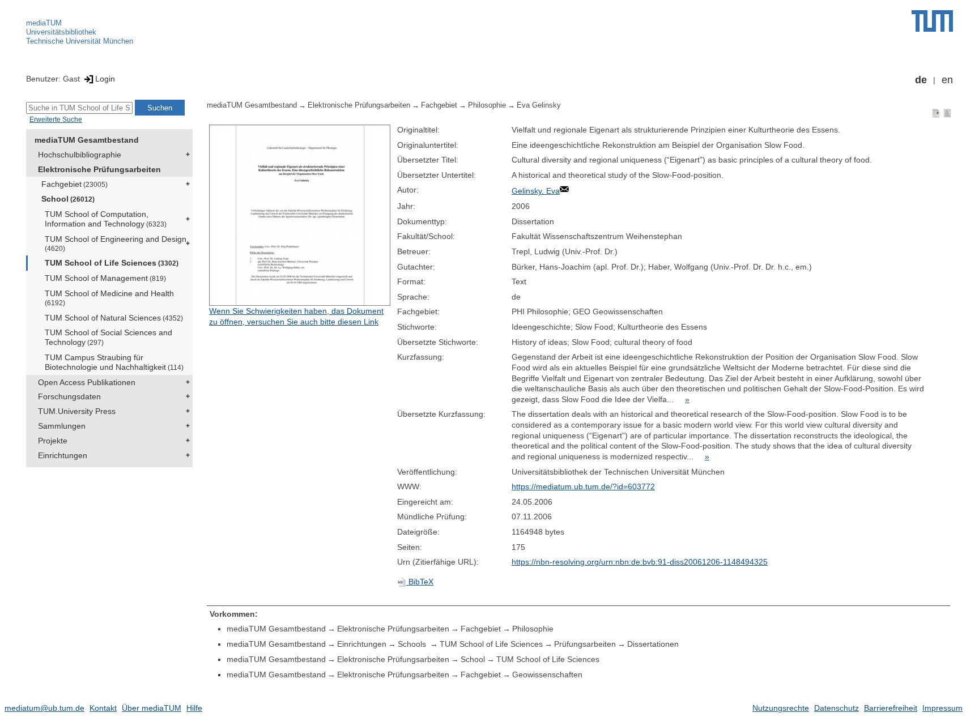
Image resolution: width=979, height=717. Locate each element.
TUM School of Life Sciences (111, 262)
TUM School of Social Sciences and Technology (108, 337)
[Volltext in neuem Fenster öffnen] (300, 215)
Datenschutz (836, 707)
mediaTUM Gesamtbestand (87, 139)
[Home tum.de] (932, 21)
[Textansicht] (947, 113)
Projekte (52, 440)
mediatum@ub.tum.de (44, 707)
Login (105, 78)
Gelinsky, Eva (536, 190)
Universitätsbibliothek (61, 32)
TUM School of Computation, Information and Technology (106, 219)
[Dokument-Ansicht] (936, 113)
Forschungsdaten (69, 396)
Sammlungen (62, 425)
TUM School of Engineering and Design (115, 243)
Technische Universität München (79, 41)
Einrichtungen (62, 455)
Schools (413, 643)
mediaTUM (44, 23)
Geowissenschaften (547, 674)
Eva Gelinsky (539, 105)
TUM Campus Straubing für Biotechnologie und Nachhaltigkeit (114, 362)
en (947, 80)
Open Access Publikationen (86, 382)
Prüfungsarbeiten (585, 643)
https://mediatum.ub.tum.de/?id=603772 (583, 486)
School (68, 198)
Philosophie (487, 105)
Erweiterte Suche (55, 119)
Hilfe (194, 707)
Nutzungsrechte (780, 707)
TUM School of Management (105, 278)
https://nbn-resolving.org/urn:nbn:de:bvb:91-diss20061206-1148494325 (640, 561)
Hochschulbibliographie (79, 154)
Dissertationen (653, 643)
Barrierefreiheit (890, 707)
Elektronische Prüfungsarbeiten (99, 169)
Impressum (942, 707)
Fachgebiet (74, 184)
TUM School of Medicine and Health (109, 297)
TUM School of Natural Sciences (114, 317)
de (921, 80)
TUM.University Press (77, 411)
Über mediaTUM (151, 707)
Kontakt (103, 707)
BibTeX (419, 581)
